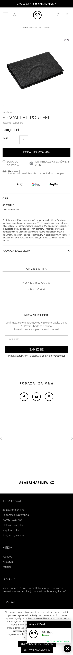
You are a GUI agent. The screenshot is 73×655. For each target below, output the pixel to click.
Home (25, 28)
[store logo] (37, 15)
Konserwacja (36, 283)
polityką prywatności (18, 615)
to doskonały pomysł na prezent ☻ (36, 4)
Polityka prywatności (14, 535)
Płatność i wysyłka (13, 525)
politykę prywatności (53, 355)
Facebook (8, 556)
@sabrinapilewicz (36, 482)
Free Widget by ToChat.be (57, 641)
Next (71, 438)
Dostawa (37, 289)
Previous (1, 438)
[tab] (36, 269)
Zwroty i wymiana (12, 520)
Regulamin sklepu (12, 530)
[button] (25, 108)
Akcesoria (36, 269)
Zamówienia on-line (13, 509)
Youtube (7, 567)
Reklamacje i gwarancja (16, 515)
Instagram (8, 561)
